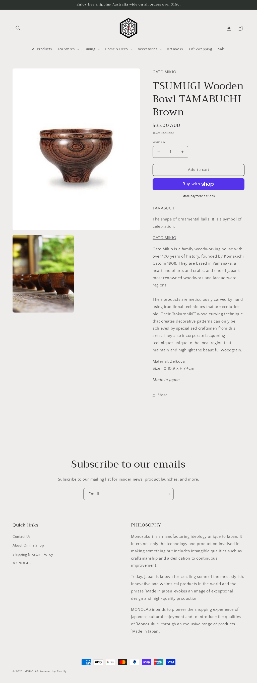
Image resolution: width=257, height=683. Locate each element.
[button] (18, 28)
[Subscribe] (167, 494)
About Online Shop (28, 546)
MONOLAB (22, 563)
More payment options (198, 196)
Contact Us (22, 537)
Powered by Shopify (53, 671)
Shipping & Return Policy (33, 555)
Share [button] (162, 395)
